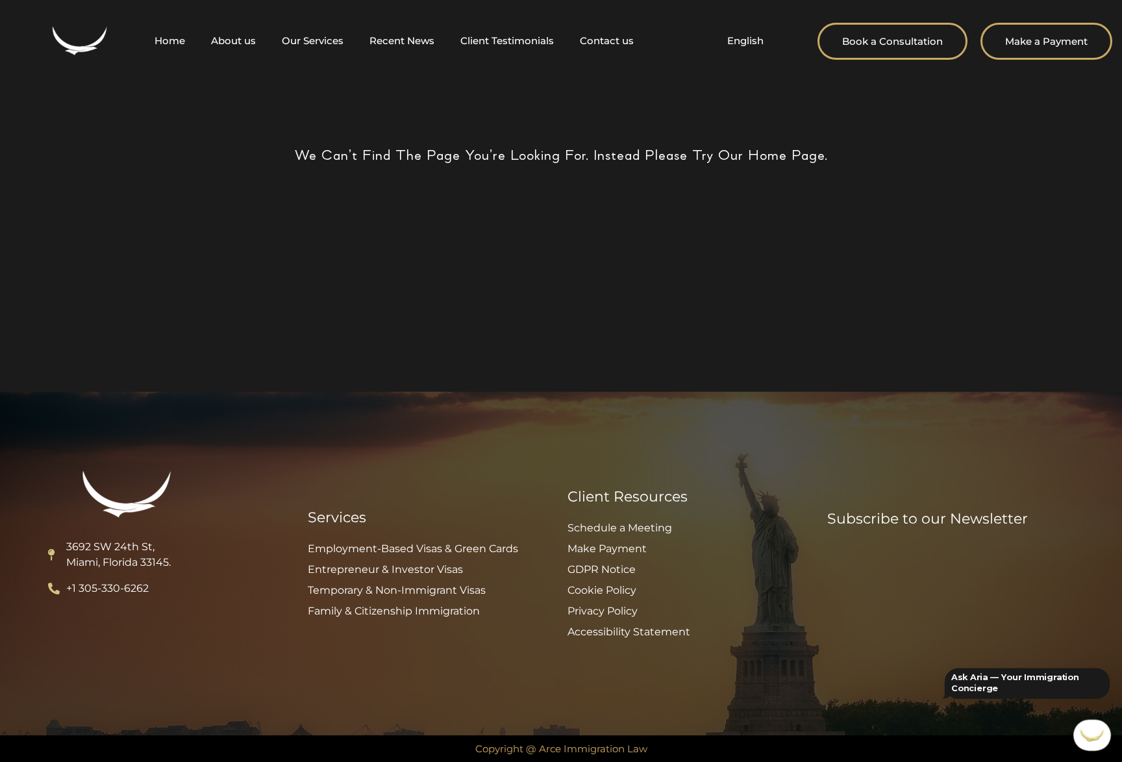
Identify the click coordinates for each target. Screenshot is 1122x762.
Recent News (401, 40)
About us (233, 40)
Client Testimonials (507, 40)
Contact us (607, 40)
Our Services (312, 40)
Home (170, 40)
